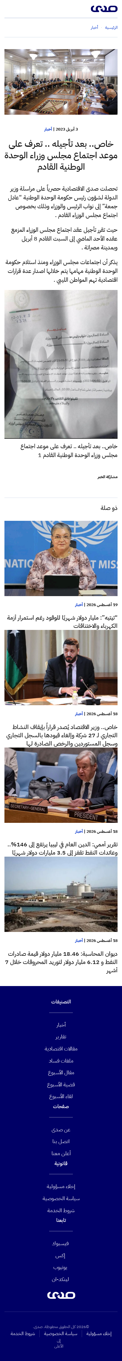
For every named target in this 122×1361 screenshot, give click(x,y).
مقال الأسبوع (61, 1072)
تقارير (61, 1036)
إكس (60, 1255)
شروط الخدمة (61, 1210)
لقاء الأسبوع (61, 1096)
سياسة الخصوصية (61, 1198)
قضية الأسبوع (61, 1084)
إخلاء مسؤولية (61, 1186)
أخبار (48, 129)
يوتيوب (60, 1267)
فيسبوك (60, 1243)
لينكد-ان (60, 1279)
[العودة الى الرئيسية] (104, 9)
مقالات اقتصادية (61, 1049)
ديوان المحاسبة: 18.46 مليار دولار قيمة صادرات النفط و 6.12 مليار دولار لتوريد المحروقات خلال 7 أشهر (61, 962)
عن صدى (61, 1129)
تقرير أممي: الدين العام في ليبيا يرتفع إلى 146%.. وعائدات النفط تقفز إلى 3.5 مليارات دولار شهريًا (62, 848)
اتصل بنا (61, 1141)
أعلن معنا (61, 1153)
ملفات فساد (61, 1061)
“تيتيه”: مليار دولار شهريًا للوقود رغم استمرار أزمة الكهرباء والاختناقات (62, 621)
